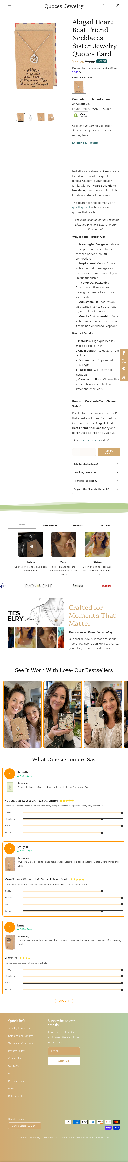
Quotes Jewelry (33, 1138)
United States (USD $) (23, 1126)
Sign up (63, 1060)
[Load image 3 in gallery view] (41, 117)
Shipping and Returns (21, 1036)
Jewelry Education (19, 1028)
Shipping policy (103, 1137)
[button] (10, 5)
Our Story (14, 1066)
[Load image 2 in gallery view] (31, 117)
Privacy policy (67, 1137)
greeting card (81, 207)
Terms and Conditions (21, 1043)
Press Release (16, 1081)
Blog (11, 1073)
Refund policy (50, 1137)
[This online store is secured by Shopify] (80, 116)
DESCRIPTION (50, 525)
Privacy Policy (16, 1051)
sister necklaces (89, 440)
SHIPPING (78, 525)
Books (11, 1088)
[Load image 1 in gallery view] (20, 117)
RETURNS (105, 525)
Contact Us (15, 1058)
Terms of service (85, 1137)
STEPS (22, 525)
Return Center (16, 1096)
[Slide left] (12, 117)
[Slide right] (60, 117)
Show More (64, 1001)
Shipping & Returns (85, 142)
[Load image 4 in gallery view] (51, 117)
